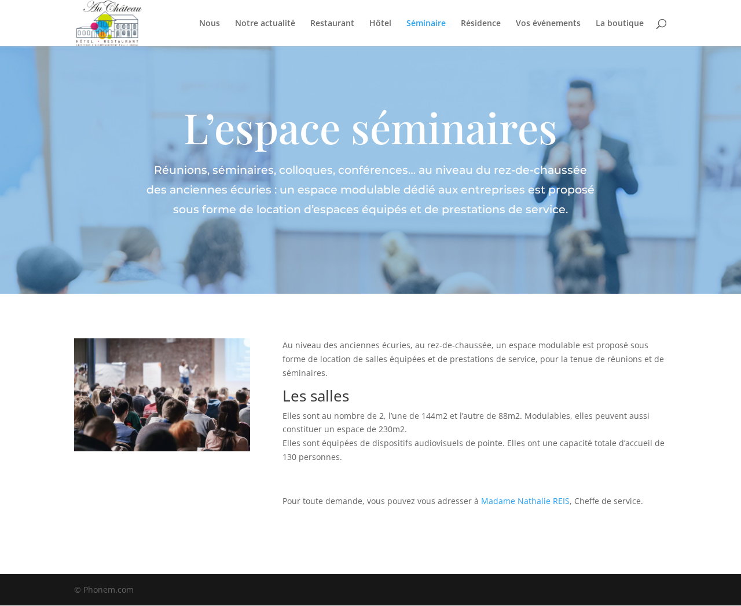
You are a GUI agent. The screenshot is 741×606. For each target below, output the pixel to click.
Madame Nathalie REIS (525, 500)
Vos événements (548, 23)
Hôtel (380, 23)
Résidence (481, 23)
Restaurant (332, 23)
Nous (209, 23)
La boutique (620, 23)
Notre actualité (265, 23)
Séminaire (426, 23)
